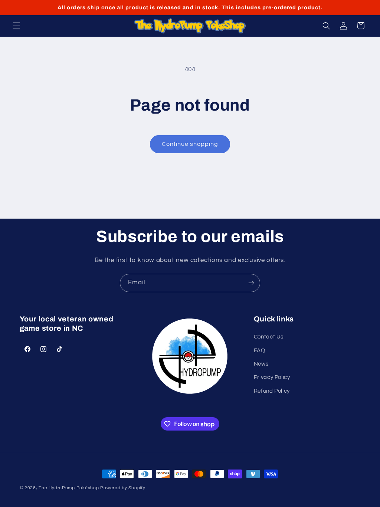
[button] (16, 25)
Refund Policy (272, 391)
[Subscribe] (251, 283)
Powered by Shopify (122, 488)
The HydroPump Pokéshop (69, 488)
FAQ (259, 350)
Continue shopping (190, 144)
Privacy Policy (272, 377)
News (261, 364)
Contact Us (269, 337)
